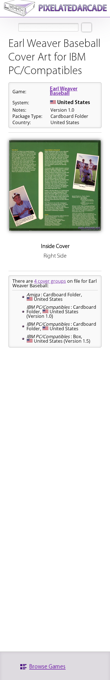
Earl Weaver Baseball (64, 91)
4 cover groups (50, 281)
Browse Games (47, 667)
